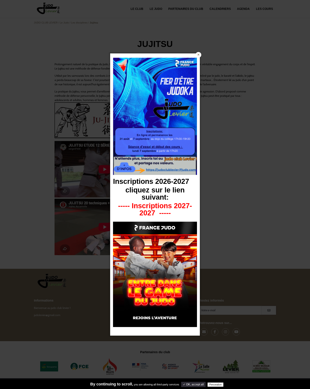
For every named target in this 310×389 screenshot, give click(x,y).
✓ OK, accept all (193, 384)
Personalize (215, 384)
